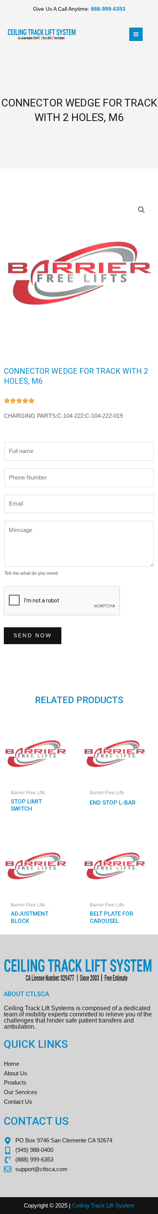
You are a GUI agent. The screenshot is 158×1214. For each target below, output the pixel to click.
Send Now (32, 635)
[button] (141, 210)
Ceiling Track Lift (93, 1206)
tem (130, 1206)
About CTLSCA (26, 994)
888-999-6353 (108, 9)
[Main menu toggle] (136, 34)
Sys (119, 1206)
